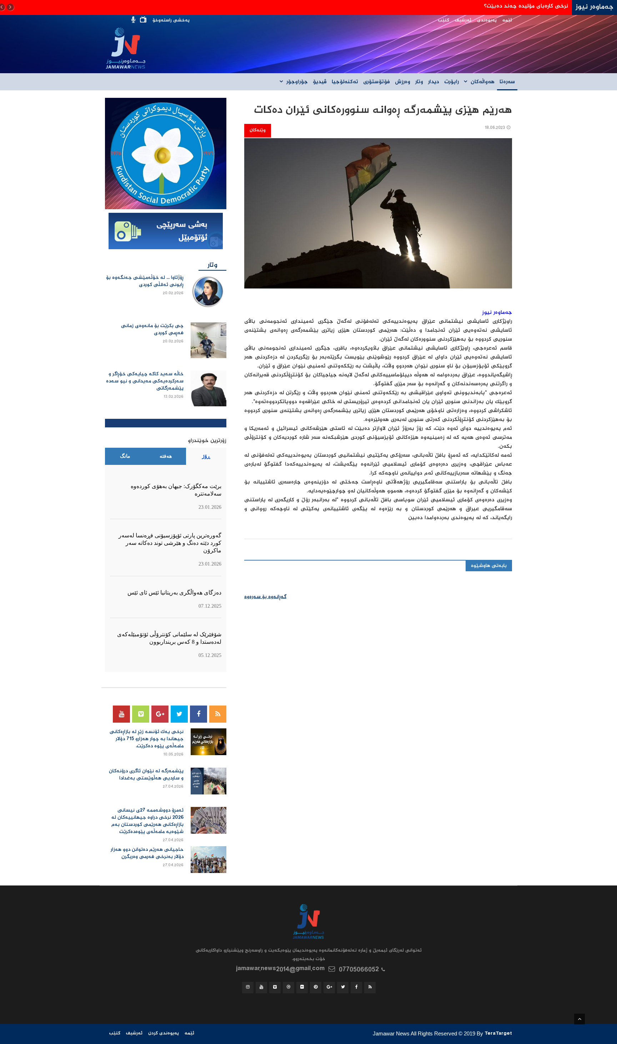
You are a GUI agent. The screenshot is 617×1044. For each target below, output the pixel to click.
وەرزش (402, 82)
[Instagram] (248, 987)
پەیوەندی (487, 20)
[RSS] (217, 714)
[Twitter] (179, 714)
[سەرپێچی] (166, 231)
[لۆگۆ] (165, 153)
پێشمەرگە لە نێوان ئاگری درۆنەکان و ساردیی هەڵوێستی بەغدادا (146, 775)
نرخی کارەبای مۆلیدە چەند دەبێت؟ (526, 6)
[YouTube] (121, 714)
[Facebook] (198, 714)
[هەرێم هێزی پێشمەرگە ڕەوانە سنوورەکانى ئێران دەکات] (378, 217)
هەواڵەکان (483, 82)
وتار (419, 82)
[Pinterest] (315, 987)
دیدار (433, 82)
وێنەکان (258, 130)
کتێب (443, 20)
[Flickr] (302, 987)
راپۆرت (451, 82)
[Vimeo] (140, 714)
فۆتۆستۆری (376, 82)
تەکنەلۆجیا (345, 82)
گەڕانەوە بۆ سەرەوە (265, 597)
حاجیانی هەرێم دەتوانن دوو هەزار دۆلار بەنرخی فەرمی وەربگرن (147, 853)
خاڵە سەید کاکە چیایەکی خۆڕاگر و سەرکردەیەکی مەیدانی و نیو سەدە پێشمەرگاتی (145, 381)
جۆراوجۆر (297, 82)
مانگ (125, 456)
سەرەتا (507, 82)
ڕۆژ (206, 456)
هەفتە (166, 456)
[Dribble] (288, 987)
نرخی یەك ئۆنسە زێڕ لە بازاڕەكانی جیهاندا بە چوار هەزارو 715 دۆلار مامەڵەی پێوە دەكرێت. (147, 739)
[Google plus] (160, 714)
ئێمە (507, 20)
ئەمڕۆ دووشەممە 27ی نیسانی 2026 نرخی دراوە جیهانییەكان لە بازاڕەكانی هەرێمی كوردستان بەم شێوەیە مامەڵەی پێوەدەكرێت (147, 821)
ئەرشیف (463, 20)
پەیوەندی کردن (163, 1033)
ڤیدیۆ (320, 82)
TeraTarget (498, 1034)
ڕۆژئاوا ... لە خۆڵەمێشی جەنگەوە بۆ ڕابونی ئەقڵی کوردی (145, 281)
